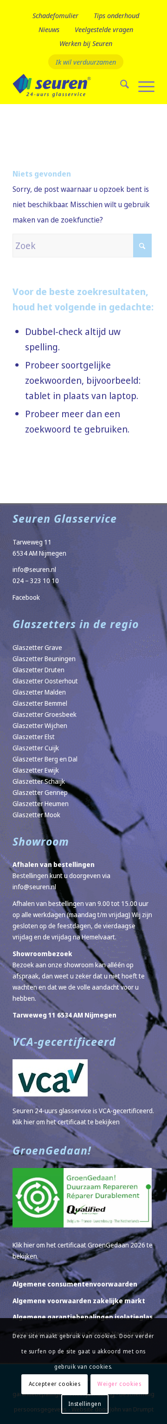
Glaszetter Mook (36, 814)
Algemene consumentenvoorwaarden (75, 1284)
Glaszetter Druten (38, 669)
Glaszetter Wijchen (40, 725)
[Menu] (141, 85)
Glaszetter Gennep (40, 792)
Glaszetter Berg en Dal (45, 759)
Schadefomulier (55, 15)
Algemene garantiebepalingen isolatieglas (83, 1316)
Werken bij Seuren (85, 43)
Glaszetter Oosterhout (45, 680)
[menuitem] (55, 16)
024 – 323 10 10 (36, 580)
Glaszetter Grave (37, 647)
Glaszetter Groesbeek (45, 714)
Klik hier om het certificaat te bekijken (66, 1121)
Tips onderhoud (116, 15)
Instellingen (84, 1404)
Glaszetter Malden (39, 692)
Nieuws (49, 29)
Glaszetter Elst (34, 736)
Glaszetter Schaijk (39, 781)
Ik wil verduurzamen (86, 61)
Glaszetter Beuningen (44, 658)
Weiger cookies (119, 1384)
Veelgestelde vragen (104, 29)
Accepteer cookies (55, 1384)
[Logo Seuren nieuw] (69, 85)
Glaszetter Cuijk (36, 747)
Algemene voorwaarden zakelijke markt (79, 1300)
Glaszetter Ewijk (36, 770)
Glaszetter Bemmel (40, 703)
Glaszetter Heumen (41, 803)
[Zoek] (120, 85)
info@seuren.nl (34, 569)
